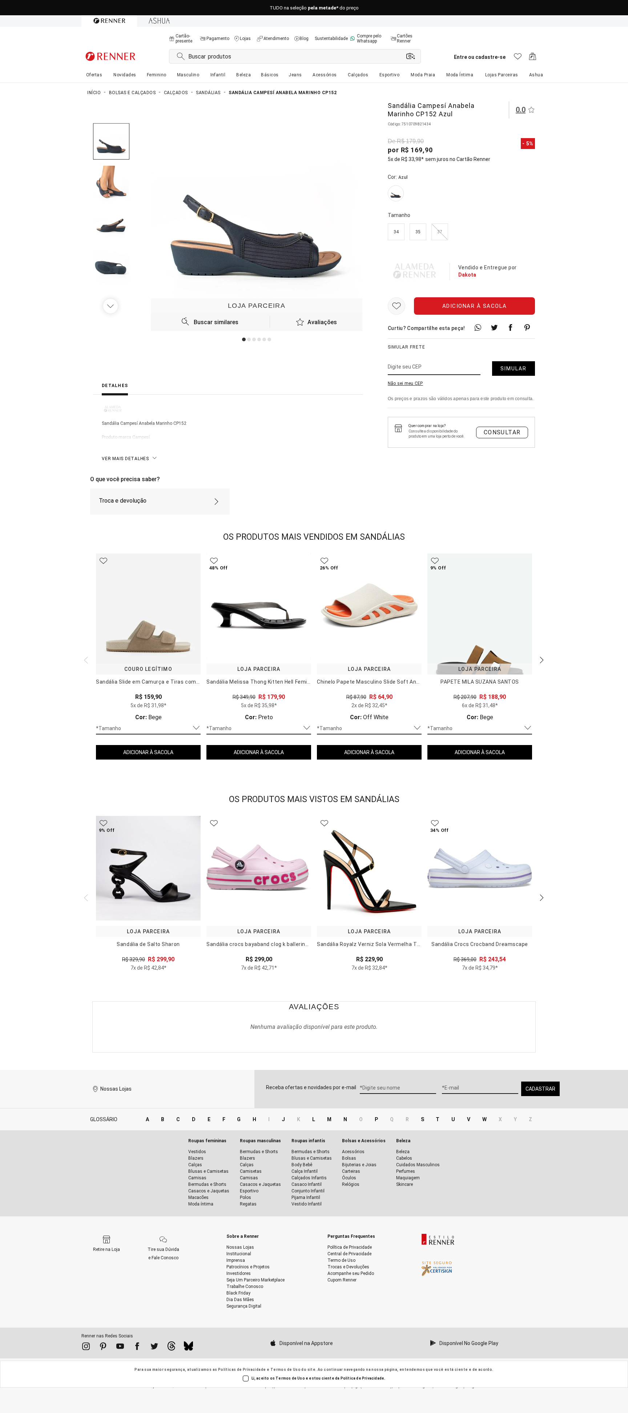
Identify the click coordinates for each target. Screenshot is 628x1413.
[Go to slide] (244, 339)
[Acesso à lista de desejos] (517, 58)
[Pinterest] (103, 1347)
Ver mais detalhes (125, 458)
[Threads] (171, 1348)
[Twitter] (154, 1347)
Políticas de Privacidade (242, 1370)
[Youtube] (120, 1347)
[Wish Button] (396, 306)
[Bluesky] (188, 1348)
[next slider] (85, 659)
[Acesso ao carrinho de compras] (532, 58)
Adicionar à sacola (474, 306)
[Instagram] (85, 1347)
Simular (513, 368)
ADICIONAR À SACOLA (148, 752)
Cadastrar (540, 1089)
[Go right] (111, 306)
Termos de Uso (285, 1370)
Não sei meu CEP (405, 383)
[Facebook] (137, 1347)
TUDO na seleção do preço (314, 8)
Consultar (502, 432)
